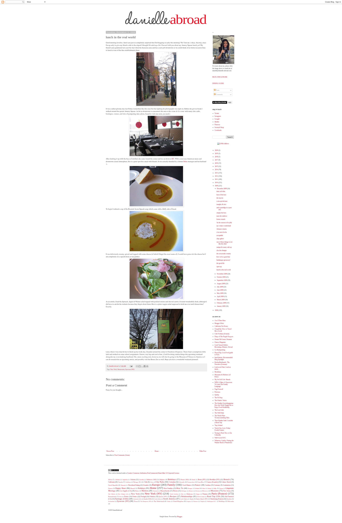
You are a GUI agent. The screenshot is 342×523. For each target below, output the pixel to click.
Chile (145, 482)
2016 (216, 163)
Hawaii (133, 488)
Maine (137, 491)
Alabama (117, 479)
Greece (110, 488)
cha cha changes (222, 250)
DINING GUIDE (218, 83)
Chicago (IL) (137, 482)
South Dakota (184, 499)
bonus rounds (221, 219)
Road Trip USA (213, 496)
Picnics (126, 496)
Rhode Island (201, 496)
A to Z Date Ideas (220, 320)
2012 (216, 176)
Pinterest (217, 125)
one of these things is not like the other (224, 243)
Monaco (191, 491)
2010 (216, 182)
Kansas (221, 488)
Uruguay (188, 501)
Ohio (182, 494)
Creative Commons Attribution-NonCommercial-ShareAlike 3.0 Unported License (153, 473)
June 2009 (220, 290)
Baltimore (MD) (152, 479)
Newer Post (110, 451)
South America (169, 499)
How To (179, 488)
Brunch (227, 479)
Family (171, 484)
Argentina (125, 479)
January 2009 (221, 306)
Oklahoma (189, 494)
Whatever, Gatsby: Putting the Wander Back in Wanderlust (224, 442)
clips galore (220, 239)
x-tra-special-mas (222, 201)
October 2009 (221, 277)
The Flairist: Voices (221, 400)
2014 (216, 169)
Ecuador (146, 485)
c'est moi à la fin (222, 232)
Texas (135, 501)
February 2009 (222, 303)
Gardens (208, 485)
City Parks (160, 482)
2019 (216, 153)
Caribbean (128, 482)
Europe (156, 484)
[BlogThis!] (139, 366)
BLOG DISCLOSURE (219, 77)
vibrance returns (222, 229)
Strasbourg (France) (216, 499)
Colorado (181, 482)
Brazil (193, 479)
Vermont (195, 501)
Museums (215, 491)
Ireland (209, 488)
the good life (220, 263)
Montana (197, 491)
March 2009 (221, 300)
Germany (217, 485)
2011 (216, 179)
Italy (215, 488)
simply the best (221, 213)
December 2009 (222, 189)
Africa (110, 479)
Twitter (217, 113)
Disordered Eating (134, 485)
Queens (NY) (163, 496)
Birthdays (172, 479)
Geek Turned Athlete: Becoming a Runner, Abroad (224, 346)
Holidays (141, 488)
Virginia (202, 501)
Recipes (173, 496)
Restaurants (121, 369)
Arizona (132, 479)
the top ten (220, 198)
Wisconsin (231, 501)
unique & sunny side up (224, 247)
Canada (120, 482)
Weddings (222, 501)
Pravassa (217, 392)
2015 (216, 166)
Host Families (168, 488)
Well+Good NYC (220, 438)
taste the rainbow (222, 216)
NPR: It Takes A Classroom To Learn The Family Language (223, 384)
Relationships (187, 496)
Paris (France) (219, 493)
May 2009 (220, 293)
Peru (120, 496)
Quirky (217, 395)
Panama (205, 494)
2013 (216, 173)
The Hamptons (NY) (145, 501)
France (197, 485)
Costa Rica (200, 482)
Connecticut (191, 482)
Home (157, 451)
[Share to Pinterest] (147, 366)
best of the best (221, 195)
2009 (216, 186)
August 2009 (221, 284)
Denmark (123, 485)
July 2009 (220, 287)
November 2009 (222, 274)
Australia (141, 479)
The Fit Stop (218, 398)
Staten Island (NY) (202, 499)
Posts (217, 90)
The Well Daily (219, 413)
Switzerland (111, 501)
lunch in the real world (224, 270)
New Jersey (227, 491)
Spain (191, 499)
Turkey (169, 501)
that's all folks (221, 191)
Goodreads (218, 130)
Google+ (217, 119)
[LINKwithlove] (223, 144)
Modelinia (218, 372)
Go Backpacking (220, 350)
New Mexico (111, 494)
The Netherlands (159, 501)
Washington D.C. (211, 501)
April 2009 (220, 296)
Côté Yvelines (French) (222, 334)
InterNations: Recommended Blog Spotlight (224, 358)
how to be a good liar (223, 257)
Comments (219, 94)
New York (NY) (153, 493)
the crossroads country (224, 254)
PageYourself (219, 389)
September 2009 (222, 280)
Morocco (205, 491)
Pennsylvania (112, 496)
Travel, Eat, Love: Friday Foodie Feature (222, 429)
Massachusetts (165, 491)
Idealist (217, 122)
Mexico (175, 491)
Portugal (143, 496)
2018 (216, 157)
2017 (216, 160)
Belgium (162, 479)
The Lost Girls (219, 410)
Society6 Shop (219, 127)
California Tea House (221, 326)
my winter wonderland (224, 226)
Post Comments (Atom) (122, 455)
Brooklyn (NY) (215, 479)
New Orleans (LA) (123, 494)
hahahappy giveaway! (223, 260)
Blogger (179, 517)
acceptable (220, 235)
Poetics (134, 496)
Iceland (197, 488)
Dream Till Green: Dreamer (223, 339)
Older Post (202, 451)
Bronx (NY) (202, 479)
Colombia (172, 482)
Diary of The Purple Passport (224, 337)
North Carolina (174, 494)
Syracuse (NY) (129, 369)
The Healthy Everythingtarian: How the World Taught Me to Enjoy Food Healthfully (224, 405)
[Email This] (137, 366)
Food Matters (186, 485)
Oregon (198, 494)
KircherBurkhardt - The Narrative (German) (222, 363)
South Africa (157, 499)
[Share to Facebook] (144, 366)
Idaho (203, 488)
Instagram (218, 116)
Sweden (229, 499)
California (111, 482)
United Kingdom (178, 501)
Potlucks (152, 496)
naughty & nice (221, 204)
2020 (216, 150)
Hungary (190, 488)
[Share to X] (142, 366)
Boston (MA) (185, 479)
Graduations (227, 485)
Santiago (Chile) (122, 499)
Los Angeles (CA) (125, 491)
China (151, 482)
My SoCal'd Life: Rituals (222, 379)
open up (219, 267)
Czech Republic (113, 485)
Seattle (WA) (147, 499)
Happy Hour (120, 488)
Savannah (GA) (137, 499)
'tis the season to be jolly (224, 222)
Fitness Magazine (220, 342)
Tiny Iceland (218, 425)
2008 (216, 310)
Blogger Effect (219, 323)
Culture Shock (226, 482)
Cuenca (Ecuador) (212, 482)
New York (113, 369)
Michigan (183, 491)
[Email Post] (131, 366)
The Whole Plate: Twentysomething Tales (222, 417)
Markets (145, 491)
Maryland (155, 491)
